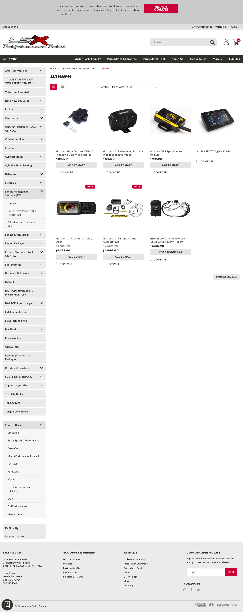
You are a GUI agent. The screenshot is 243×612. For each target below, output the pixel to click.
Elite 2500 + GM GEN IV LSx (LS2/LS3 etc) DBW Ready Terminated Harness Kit (167, 240)
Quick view (76, 119)
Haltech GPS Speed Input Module (166, 153)
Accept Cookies (161, 8)
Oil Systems (12, 346)
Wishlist (220, 26)
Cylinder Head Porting (18, 165)
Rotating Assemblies (17, 368)
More (216, 58)
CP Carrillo (14, 432)
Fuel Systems (13, 264)
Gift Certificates (202, 26)
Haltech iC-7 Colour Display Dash (74, 240)
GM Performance (17, 506)
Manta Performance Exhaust (23, 456)
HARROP (13, 463)
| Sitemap (42, 606)
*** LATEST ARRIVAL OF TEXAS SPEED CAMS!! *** (19, 81)
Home (53, 68)
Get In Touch (198, 58)
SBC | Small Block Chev (18, 376)
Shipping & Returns (73, 576)
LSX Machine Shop (16, 320)
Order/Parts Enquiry (88, 58)
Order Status (70, 572)
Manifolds (11, 329)
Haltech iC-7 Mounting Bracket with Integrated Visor (123, 153)
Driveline (10, 174)
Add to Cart (76, 165)
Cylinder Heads (14, 156)
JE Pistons (13, 471)
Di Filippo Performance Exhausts (20, 489)
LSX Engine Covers (16, 311)
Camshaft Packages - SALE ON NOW (20, 128)
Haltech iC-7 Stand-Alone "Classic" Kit (119, 240)
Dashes (12, 203)
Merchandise (13, 338)
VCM (10, 498)
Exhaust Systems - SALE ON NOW (19, 254)
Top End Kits (12, 402)
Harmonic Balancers (17, 273)
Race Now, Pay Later (17, 100)
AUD (234, 26)
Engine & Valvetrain (17, 234)
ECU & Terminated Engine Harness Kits (22, 212)
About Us (177, 58)
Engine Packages (15, 243)
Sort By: (104, 86)
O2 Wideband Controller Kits (21, 224)
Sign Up (76, 568)
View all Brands (16, 514)
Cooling (9, 148)
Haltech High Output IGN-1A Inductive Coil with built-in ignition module (75, 153)
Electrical (11, 182)
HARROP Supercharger (19, 303)
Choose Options (170, 252)
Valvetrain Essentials (17, 92)
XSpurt (11, 479)
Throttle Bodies (14, 394)
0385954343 (10, 26)
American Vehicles (16, 70)
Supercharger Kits (16, 385)
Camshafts (11, 118)
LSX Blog (234, 58)
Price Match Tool (154, 58)
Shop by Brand (13, 424)
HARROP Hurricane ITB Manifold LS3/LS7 (19, 292)
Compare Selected (226, 276)
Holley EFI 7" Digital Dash (213, 151)
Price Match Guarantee (122, 58)
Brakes (9, 109)
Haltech (10, 282)
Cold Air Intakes (14, 139)
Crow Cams (14, 448)
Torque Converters (16, 411)
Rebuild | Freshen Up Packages (17, 357)
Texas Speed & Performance (23, 440)
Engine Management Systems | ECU (17, 193)
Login (66, 568)
